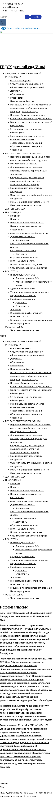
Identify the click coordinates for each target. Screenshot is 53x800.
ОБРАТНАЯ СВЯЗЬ (14, 326)
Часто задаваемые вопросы (24, 330)
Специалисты (22, 306)
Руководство (17, 97)
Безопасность (22, 240)
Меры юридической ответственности (29, 201)
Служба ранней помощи (22, 299)
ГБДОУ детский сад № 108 (22, 66)
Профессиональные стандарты (26, 264)
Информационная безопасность (26, 313)
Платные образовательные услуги (27, 115)
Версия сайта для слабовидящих (22, 28)
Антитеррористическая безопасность (29, 233)
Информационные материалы (25, 205)
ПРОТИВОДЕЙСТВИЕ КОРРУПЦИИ (23, 153)
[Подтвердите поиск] (27, 17)
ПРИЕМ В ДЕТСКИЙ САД (22, 274)
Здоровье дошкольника (22, 288)
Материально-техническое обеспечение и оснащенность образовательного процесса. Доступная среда (30, 108)
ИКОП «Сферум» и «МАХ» (22, 260)
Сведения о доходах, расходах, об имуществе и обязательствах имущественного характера (27, 181)
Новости (14, 219)
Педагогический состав (22, 101)
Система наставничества (23, 250)
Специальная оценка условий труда (28, 267)
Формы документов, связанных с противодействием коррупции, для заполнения (28, 170)
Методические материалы (23, 163)
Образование (17, 94)
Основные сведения (20, 80)
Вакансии (15, 215)
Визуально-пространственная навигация (31, 320)
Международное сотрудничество (27, 136)
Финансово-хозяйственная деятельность (31, 118)
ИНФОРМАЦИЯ (13, 212)
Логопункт (15, 309)
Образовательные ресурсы (24, 257)
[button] (26, 336)
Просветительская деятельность (27, 222)
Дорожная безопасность (22, 236)
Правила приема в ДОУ (27, 278)
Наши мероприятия (20, 323)
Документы (16, 90)
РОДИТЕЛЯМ (12, 271)
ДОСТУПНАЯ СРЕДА (15, 208)
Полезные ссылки (19, 316)
